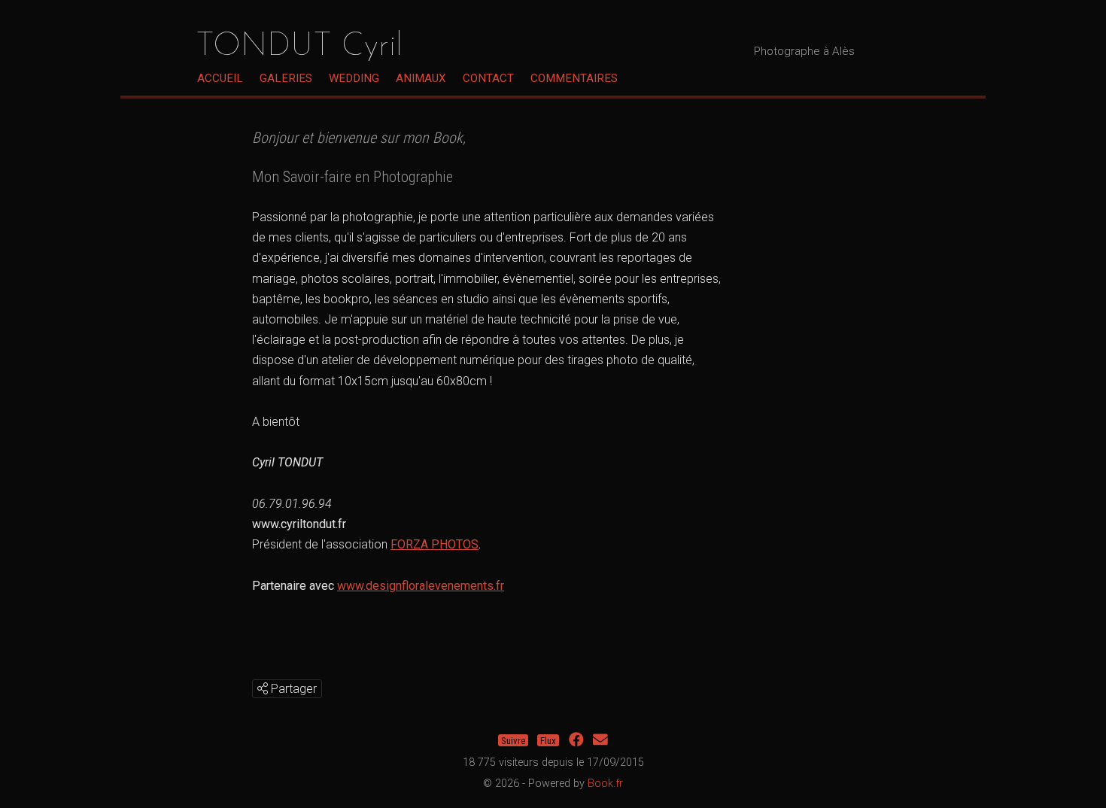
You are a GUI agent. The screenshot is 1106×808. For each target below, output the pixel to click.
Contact (488, 78)
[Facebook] (576, 740)
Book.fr (605, 783)
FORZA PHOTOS (434, 544)
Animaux (421, 78)
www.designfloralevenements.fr (420, 586)
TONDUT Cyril (299, 47)
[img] (262, 688)
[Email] (600, 740)
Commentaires (574, 78)
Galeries (286, 78)
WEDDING (354, 78)
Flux (548, 740)
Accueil (220, 78)
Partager (292, 689)
